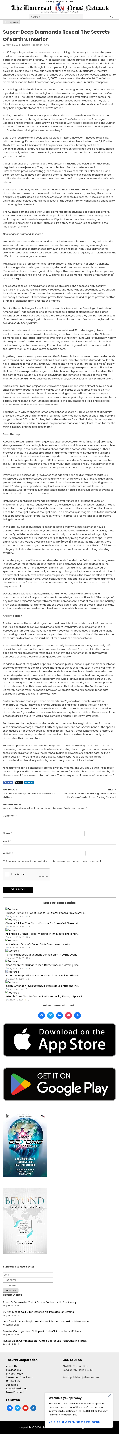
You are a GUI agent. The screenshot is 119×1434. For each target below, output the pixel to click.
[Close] (109, 1395)
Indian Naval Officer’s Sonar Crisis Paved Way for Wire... (38, 944)
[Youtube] (68, 1015)
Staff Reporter (33, 45)
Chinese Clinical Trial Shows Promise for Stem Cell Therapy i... (42, 923)
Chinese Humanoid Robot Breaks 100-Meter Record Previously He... (45, 913)
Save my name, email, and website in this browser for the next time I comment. (54, 861)
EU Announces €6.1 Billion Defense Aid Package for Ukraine (38, 1312)
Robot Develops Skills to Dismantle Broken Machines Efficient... (43, 975)
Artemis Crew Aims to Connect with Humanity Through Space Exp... (46, 996)
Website (8, 853)
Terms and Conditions (19, 1377)
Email (7, 841)
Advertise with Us (16, 1388)
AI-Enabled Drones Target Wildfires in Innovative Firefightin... (42, 934)
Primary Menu (11, 22)
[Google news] (77, 1015)
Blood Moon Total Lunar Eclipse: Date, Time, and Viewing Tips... (42, 965)
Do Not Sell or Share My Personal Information (74, 1421)
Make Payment (15, 1392)
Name (7, 833)
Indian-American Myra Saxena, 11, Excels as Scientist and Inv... (42, 986)
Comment (10, 815)
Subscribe (12, 1385)
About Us (11, 1366)
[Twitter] (50, 1015)
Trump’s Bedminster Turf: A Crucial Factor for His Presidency (39, 1302)
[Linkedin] (59, 1015)
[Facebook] (41, 1015)
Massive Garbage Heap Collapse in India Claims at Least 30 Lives (42, 1331)
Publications (13, 1370)
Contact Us (13, 1381)
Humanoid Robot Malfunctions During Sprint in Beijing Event (41, 954)
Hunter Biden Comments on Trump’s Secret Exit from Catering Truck (45, 1341)
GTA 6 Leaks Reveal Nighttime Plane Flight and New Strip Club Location (46, 1321)
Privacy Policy (14, 1373)
